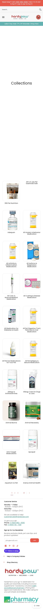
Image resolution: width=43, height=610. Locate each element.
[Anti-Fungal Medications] (11, 440)
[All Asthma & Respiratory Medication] (31, 251)
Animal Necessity (32, 423)
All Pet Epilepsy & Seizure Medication (31, 362)
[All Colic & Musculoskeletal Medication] (11, 284)
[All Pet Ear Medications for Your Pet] (11, 349)
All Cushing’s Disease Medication (31, 297)
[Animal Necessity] (31, 410)
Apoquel (31, 452)
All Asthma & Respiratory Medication (32, 265)
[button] (38, 17)
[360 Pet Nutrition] (11, 191)
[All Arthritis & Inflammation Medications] (11, 251)
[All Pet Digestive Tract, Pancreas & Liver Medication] (31, 316)
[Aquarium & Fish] (11, 471)
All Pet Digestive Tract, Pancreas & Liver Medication (32, 330)
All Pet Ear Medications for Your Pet (11, 362)
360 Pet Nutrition (11, 203)
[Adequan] (11, 220)
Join (34, 540)
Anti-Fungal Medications (11, 453)
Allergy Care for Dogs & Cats (31, 393)
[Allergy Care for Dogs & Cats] (31, 379)
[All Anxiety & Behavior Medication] (31, 220)
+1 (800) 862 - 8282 (17, 523)
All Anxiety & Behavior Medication (31, 233)
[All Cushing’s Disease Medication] (31, 284)
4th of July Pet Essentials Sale (32, 183)
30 (24, 493)
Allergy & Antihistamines (11, 393)
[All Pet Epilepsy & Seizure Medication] (31, 349)
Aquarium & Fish (11, 483)
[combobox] (20, 9)
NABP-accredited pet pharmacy (20, 587)
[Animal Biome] (11, 410)
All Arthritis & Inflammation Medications (11, 265)
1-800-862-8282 (21, 2)
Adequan (11, 232)
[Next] (30, 493)
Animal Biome (11, 423)
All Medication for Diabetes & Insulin (11, 329)
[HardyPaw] (20, 17)
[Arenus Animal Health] (31, 471)
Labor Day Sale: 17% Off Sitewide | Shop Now (21, 24)
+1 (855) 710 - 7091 (14, 525)
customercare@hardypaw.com (16, 517)
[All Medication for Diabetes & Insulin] (11, 316)
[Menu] (3, 17)
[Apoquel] (31, 440)
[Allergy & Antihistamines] (11, 379)
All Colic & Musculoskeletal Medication (11, 297)
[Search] (40, 9)
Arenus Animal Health (31, 483)
